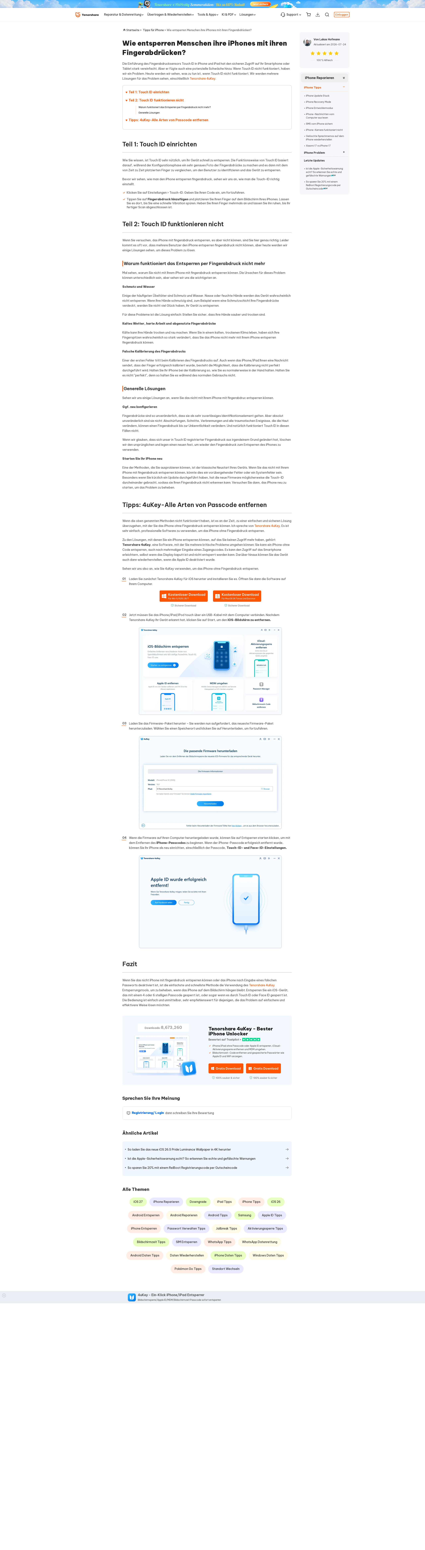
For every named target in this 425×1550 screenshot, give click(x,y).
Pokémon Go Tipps (188, 1269)
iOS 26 (276, 1202)
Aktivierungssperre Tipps (265, 1228)
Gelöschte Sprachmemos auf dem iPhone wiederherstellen (325, 138)
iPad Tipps (224, 1202)
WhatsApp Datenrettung (259, 1242)
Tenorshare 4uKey (202, 78)
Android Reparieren (183, 1215)
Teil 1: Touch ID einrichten (149, 92)
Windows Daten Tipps (268, 1255)
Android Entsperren (146, 1215)
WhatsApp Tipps (219, 1242)
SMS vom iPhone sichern (319, 123)
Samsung (244, 1215)
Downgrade (198, 1202)
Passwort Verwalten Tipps (186, 1228)
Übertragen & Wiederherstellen (169, 14)
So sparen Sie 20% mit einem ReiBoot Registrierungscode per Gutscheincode (323, 185)
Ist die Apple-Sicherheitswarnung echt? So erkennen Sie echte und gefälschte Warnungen (324, 172)
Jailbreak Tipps (226, 1228)
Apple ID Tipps (272, 1215)
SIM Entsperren (186, 1242)
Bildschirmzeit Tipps (151, 1242)
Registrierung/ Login (148, 1113)
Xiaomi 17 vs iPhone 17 (318, 145)
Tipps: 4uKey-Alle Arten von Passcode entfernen (168, 120)
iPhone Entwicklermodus (319, 108)
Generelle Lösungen (149, 112)
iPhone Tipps (251, 1202)
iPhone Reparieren (319, 78)
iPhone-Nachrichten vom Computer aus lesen (320, 116)
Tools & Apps (206, 14)
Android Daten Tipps (144, 1255)
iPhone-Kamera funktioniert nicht (324, 129)
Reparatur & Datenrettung (122, 14)
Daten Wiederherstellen (187, 1255)
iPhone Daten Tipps (228, 1255)
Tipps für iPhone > (155, 30)
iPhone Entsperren (144, 1228)
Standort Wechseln (226, 1269)
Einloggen (341, 14)
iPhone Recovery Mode (318, 101)
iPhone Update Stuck (317, 95)
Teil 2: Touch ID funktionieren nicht (156, 100)
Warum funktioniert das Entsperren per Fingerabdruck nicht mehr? (174, 107)
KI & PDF (228, 14)
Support (292, 14)
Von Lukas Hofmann (327, 39)
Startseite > (134, 30)
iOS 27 (138, 1202)
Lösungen (246, 14)
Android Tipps (218, 1215)
